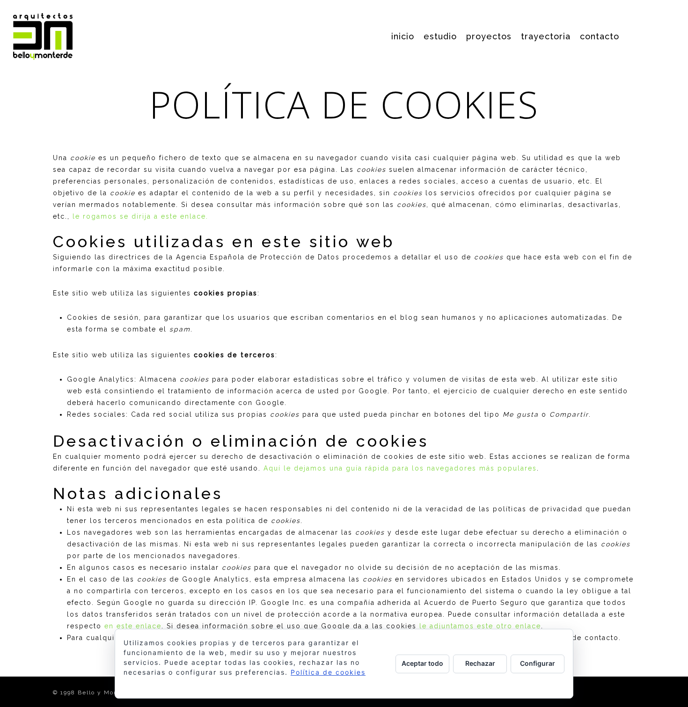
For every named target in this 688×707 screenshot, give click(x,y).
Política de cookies (328, 672)
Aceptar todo (422, 663)
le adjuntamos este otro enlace (480, 626)
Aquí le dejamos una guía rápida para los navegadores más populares (400, 468)
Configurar (537, 663)
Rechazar (480, 663)
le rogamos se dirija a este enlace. (140, 216)
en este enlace (132, 626)
